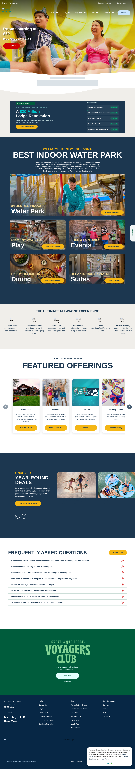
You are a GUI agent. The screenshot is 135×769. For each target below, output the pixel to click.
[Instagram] (15, 717)
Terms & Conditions (76, 761)
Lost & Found (43, 712)
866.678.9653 (9, 712)
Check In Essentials (46, 720)
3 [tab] (73, 517)
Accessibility (75, 728)
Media (105, 709)
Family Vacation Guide (79, 709)
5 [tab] (110, 517)
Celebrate (107, 13)
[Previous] (17, 516)
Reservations (121, 3)
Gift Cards (74, 712)
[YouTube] (7, 721)
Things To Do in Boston (79, 705)
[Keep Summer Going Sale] (76, 489)
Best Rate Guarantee (46, 724)
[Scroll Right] (129, 406)
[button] (67, 561)
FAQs (41, 709)
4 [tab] (92, 517)
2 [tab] (55, 517)
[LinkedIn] (14, 721)
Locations (106, 716)
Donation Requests (45, 716)
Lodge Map (75, 720)
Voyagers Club (76, 716)
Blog (104, 712)
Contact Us (43, 705)
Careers (106, 705)
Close (108, 763)
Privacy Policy (104, 759)
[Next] (127, 489)
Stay (65, 13)
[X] (21, 717)
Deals (93, 13)
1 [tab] (36, 517)
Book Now (124, 13)
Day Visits (79, 13)
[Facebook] (7, 717)
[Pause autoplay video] (125, 66)
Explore (52, 13)
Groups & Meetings (104, 3)
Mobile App (75, 724)
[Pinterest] (26, 717)
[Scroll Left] (5, 406)
